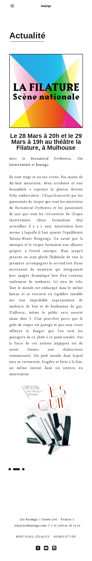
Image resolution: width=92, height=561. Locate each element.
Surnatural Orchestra (51, 158)
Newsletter (65, 536)
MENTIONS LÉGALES (32, 536)
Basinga (42, 164)
